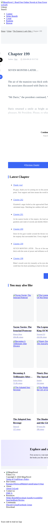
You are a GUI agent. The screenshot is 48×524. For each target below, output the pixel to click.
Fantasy (35, 484)
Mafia (24, 484)
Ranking (9, 21)
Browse (9, 23)
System (29, 484)
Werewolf (18, 484)
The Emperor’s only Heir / (23, 31)
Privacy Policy (23, 479)
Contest (9, 14)
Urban (9, 31)
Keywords (35, 498)
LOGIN (4, 5)
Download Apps (24, 498)
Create (8, 18)
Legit (16, 488)
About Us (10, 488)
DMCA (9, 493)
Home (3, 31)
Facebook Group (25, 505)
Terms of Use (11, 479)
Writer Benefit (12, 16)
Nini (15, 59)
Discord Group (12, 505)
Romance (10, 484)
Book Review (19, 500)
